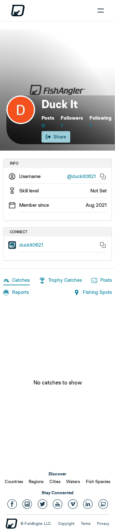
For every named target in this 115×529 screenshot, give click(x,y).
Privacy (103, 523)
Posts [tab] (106, 280)
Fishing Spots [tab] (97, 292)
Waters (73, 481)
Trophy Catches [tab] (65, 280)
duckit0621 (31, 245)
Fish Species (98, 481)
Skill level (29, 190)
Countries (14, 481)
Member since (34, 205)
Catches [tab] (21, 280)
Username (30, 176)
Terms (86, 523)
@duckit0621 (81, 176)
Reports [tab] (20, 292)
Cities (55, 481)
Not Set (98, 190)
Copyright (66, 523)
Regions (36, 481)
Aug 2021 (96, 205)
